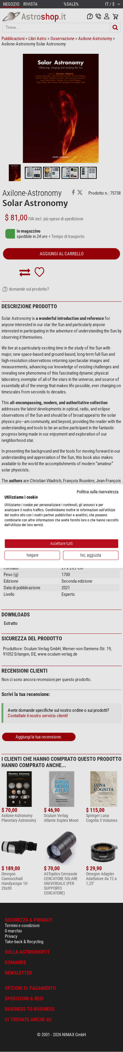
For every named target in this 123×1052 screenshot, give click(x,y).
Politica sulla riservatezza (98, 491)
